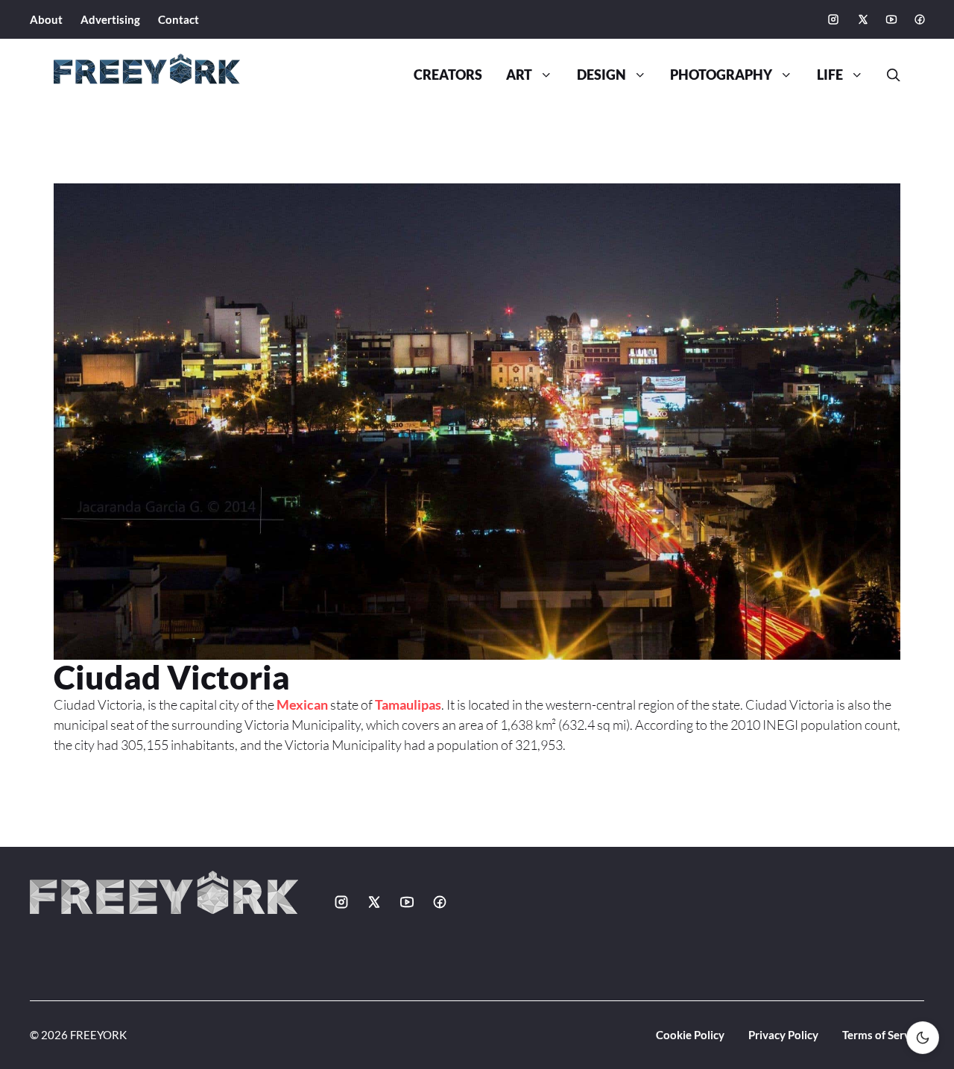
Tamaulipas (408, 704)
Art (519, 75)
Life (830, 75)
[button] (887, 75)
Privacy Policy (783, 1034)
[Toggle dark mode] (922, 1037)
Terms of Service (883, 1034)
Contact (178, 19)
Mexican (302, 704)
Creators (448, 75)
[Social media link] (833, 19)
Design (601, 75)
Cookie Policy (690, 1034)
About (46, 19)
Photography (721, 75)
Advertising (110, 19)
